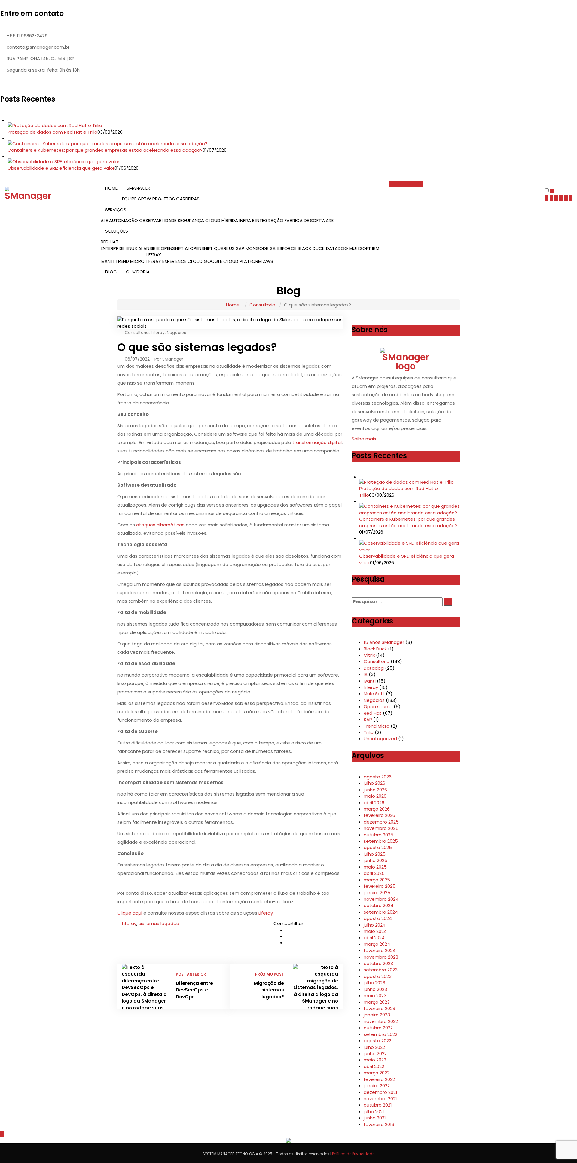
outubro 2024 (378, 905)
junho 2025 (375, 860)
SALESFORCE (283, 248)
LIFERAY (153, 254)
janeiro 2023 (377, 1015)
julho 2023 (374, 982)
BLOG (111, 272)
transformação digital (317, 442)
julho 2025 (375, 854)
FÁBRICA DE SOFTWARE (309, 220)
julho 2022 (374, 1047)
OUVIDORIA (138, 272)
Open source (378, 706)
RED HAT (109, 242)
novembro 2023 (381, 957)
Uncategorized (380, 738)
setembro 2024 (381, 912)
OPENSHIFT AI (175, 248)
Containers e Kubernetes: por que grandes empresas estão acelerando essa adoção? (105, 150)
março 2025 (377, 880)
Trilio (369, 732)
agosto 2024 (378, 918)
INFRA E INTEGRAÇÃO (261, 220)
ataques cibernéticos (160, 525)
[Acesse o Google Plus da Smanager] (19, 83)
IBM (375, 248)
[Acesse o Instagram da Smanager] (44, 83)
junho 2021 (375, 1118)
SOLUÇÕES (116, 231)
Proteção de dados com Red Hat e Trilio (52, 132)
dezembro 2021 (380, 1092)
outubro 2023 (378, 963)
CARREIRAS (188, 199)
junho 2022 (375, 1053)
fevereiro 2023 (379, 1008)
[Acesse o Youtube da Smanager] (27, 83)
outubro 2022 (378, 1027)
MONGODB (257, 248)
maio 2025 (375, 867)
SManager (172, 359)
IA (366, 674)
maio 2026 (375, 796)
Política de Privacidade (353, 1153)
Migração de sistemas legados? (269, 990)
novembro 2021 (380, 1098)
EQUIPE (129, 199)
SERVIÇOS (115, 209)
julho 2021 (374, 1111)
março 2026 (377, 809)
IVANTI (107, 261)
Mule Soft (374, 693)
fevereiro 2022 (379, 1079)
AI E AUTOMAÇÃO (119, 220)
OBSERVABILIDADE (157, 220)
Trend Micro (376, 726)
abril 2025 (374, 873)
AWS (268, 261)
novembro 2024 (381, 899)
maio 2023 (375, 995)
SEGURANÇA (191, 220)
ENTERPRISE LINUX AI (121, 248)
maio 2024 (375, 931)
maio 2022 (375, 1060)
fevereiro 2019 (379, 1124)
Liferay (158, 333)
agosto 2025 (378, 847)
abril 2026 (374, 802)
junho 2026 (375, 790)
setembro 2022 (380, 1034)
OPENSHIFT (201, 248)
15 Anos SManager (384, 642)
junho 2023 (375, 989)
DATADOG (337, 248)
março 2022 (376, 1073)
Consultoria (262, 305)
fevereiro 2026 (379, 815)
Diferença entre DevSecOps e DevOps (194, 990)
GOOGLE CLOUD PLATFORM (233, 261)
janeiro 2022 (377, 1085)
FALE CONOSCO (406, 184)
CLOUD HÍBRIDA (221, 220)
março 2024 (377, 944)
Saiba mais (364, 439)
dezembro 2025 (381, 822)
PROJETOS (163, 199)
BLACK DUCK (311, 248)
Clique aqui (129, 913)
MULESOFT (360, 248)
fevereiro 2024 (379, 950)
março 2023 (377, 1002)
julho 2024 (375, 925)
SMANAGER (138, 188)
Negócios (176, 333)
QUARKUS (224, 248)
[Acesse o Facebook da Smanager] (2, 83)
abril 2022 (374, 1066)
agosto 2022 (377, 1040)
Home (233, 305)
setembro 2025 (381, 841)
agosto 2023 (378, 976)
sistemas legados (159, 923)
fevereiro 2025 (379, 886)
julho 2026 (374, 783)
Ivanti (370, 681)
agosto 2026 (378, 777)
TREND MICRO (130, 261)
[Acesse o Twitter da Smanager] (10, 83)
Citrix (369, 655)
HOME (111, 188)
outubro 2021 (378, 1105)
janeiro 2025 (377, 892)
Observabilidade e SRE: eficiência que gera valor (61, 168)
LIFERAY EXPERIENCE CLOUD (174, 261)
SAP (240, 248)
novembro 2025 (381, 828)
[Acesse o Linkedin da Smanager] (36, 83)
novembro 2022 (381, 1021)
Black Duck (375, 649)
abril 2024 (374, 937)
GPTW (144, 199)
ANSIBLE (151, 248)
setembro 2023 (381, 970)
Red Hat (373, 713)
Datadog (374, 668)
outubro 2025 (378, 835)
